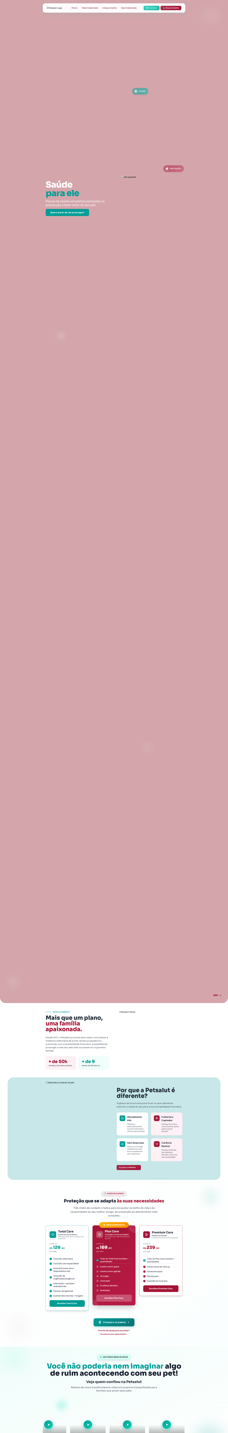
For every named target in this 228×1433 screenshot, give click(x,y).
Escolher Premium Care (161, 1288)
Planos (74, 8)
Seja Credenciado (129, 8)
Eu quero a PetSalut (128, 1167)
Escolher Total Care (67, 1303)
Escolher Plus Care (114, 1298)
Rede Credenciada (90, 8)
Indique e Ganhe (110, 8)
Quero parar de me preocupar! (67, 212)
